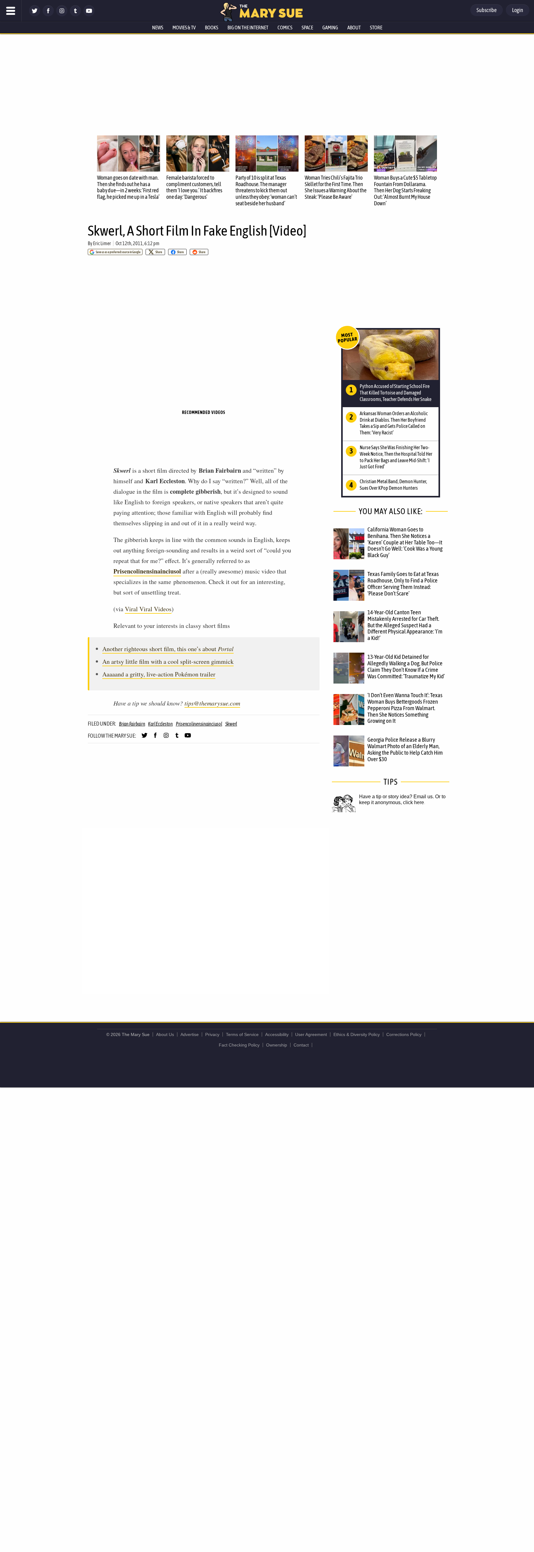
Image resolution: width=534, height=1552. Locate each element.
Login (517, 10)
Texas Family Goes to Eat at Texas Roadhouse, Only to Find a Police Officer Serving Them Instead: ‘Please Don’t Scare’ (403, 583)
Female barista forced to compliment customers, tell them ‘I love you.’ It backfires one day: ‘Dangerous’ (194, 187)
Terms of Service (242, 1034)
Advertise (189, 1034)
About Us (165, 1034)
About (354, 27)
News (157, 27)
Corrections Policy (404, 1034)
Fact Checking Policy (239, 1044)
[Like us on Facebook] (48, 14)
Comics (285, 27)
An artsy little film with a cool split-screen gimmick (168, 661)
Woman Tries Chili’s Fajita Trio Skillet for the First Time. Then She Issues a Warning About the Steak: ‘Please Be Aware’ (336, 187)
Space (307, 27)
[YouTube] (89, 14)
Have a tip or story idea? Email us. (396, 796)
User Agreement (311, 1034)
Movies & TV (184, 27)
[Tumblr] (75, 14)
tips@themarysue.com (212, 703)
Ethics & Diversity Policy (356, 1034)
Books (211, 27)
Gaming (330, 27)
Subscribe (487, 10)
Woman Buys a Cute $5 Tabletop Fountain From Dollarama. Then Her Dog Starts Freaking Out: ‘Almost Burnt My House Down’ (405, 190)
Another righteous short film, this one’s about (168, 649)
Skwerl (231, 723)
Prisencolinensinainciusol (147, 571)
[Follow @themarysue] (34, 14)
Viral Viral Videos (148, 609)
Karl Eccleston (160, 723)
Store (376, 27)
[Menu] (11, 11)
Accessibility (277, 1034)
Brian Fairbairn (132, 723)
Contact (301, 1044)
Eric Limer (102, 243)
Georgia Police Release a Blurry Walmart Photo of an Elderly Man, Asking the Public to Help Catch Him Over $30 (405, 749)
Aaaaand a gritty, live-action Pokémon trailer (158, 674)
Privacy (212, 1034)
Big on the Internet (247, 27)
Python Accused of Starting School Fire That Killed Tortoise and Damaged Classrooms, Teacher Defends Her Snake (395, 392)
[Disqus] (205, 910)
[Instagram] (61, 14)
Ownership (276, 1044)
